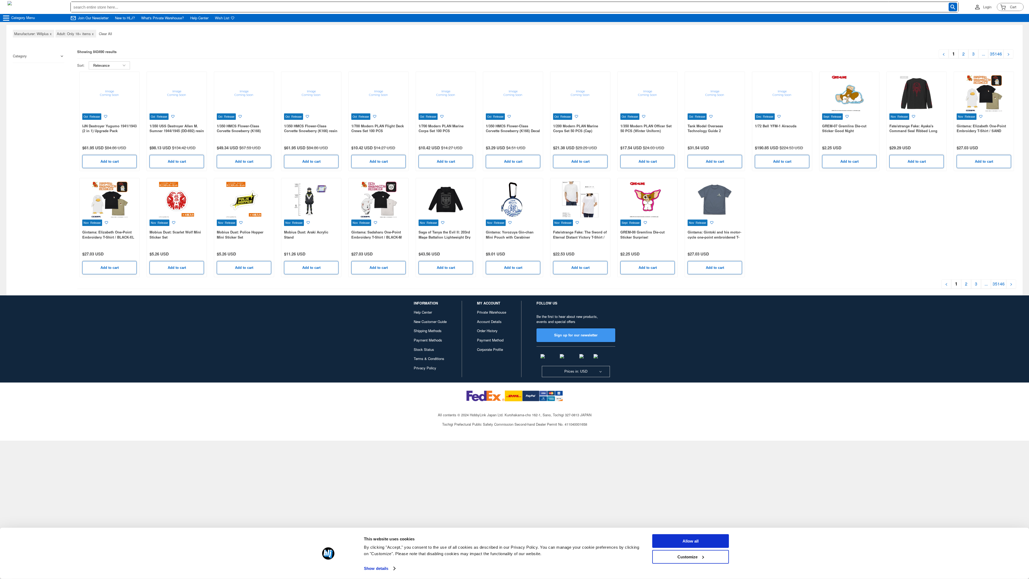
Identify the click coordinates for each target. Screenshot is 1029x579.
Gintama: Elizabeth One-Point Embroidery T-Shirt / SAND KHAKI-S (981, 130)
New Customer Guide (430, 321)
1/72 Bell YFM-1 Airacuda (775, 125)
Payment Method (490, 340)
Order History (487, 330)
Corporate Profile (490, 349)
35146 (996, 54)
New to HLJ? (125, 18)
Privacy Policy (425, 367)
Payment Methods (428, 340)
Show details (376, 568)
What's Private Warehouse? (162, 18)
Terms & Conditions (429, 358)
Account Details (489, 321)
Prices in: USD (575, 371)
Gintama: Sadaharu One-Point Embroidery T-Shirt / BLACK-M (376, 234)
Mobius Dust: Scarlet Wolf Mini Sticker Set (175, 234)
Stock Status (424, 349)
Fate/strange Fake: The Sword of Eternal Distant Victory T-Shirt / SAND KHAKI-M (580, 236)
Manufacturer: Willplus (33, 33)
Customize (687, 556)
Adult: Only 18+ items (76, 33)
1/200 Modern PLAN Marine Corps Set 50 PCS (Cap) (575, 128)
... (983, 54)
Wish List (222, 18)
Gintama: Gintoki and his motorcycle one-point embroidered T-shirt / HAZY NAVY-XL (714, 236)
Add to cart (109, 161)
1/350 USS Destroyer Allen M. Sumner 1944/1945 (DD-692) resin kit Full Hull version (177, 130)
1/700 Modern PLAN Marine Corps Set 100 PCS (441, 128)
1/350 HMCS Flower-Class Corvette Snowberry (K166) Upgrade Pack (239, 130)
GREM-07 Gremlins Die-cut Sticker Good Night (844, 128)
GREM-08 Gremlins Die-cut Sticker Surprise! (642, 234)
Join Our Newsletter (93, 18)
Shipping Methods (428, 330)
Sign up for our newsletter (576, 334)
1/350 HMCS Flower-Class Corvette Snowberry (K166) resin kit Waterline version (310, 130)
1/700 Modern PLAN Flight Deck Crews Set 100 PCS (377, 128)
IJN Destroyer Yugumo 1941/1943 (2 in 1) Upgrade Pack (109, 128)
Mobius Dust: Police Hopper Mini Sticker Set (240, 234)
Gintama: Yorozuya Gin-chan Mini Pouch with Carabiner (510, 234)
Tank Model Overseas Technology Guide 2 (705, 128)
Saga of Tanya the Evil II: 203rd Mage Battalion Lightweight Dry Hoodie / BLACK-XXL (445, 236)
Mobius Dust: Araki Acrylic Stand (306, 234)
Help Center (199, 18)
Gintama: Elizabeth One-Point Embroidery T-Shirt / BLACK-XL (108, 234)
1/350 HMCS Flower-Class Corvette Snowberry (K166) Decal (513, 128)
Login (987, 7)
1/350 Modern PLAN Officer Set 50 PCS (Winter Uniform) (646, 128)
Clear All (105, 33)
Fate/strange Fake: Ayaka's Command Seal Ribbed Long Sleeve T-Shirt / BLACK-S (913, 130)
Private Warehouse (491, 312)
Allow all (691, 541)
